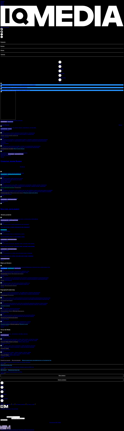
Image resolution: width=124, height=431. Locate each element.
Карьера (3, 1)
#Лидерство (10, 121)
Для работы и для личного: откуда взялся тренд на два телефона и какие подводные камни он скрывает (26, 191)
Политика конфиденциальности (26, 429)
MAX (2, 404)
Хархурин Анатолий (6, 155)
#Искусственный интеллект (14, 174)
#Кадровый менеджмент (17, 273)
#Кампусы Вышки (13, 341)
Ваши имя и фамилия (6, 418)
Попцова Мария (4, 143)
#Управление (18, 187)
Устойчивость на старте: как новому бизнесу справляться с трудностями (19, 127)
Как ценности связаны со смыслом (9, 198)
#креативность (4, 154)
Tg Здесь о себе (30, 404)
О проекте (3, 408)
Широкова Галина (5, 130)
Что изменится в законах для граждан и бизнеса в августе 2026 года (17, 367)
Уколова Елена (4, 200)
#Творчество (11, 154)
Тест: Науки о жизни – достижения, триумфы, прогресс (14, 333)
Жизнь (2, 3)
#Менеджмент (4, 129)
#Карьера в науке (23, 324)
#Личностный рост (5, 192)
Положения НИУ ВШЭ (55, 422)
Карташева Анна (5, 312)
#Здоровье (3, 142)
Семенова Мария (5, 318)
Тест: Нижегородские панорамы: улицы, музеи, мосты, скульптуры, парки (19, 340)
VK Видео (22, 166)
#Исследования (16, 360)
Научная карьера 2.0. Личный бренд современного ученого (15, 323)
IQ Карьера (8, 404)
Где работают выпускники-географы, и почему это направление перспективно (20, 147)
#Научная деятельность (18, 311)
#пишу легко (4, 229)
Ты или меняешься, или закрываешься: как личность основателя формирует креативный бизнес (24, 279)
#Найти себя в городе (6, 181)
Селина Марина (5, 125)
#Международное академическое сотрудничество (36, 360)
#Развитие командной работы (30, 192)
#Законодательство (6, 365)
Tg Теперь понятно (20, 404)
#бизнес (10, 129)
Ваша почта (3, 416)
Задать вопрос (62, 380)
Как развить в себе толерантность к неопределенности (14, 152)
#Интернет (4, 370)
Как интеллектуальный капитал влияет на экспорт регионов (15, 362)
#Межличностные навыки (16, 192)
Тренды (2, 5)
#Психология (4, 121)
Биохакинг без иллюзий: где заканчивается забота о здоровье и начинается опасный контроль (23, 140)
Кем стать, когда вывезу (10, 209)
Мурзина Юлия (4, 275)
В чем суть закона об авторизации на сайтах (11, 371)
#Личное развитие (18, 154)
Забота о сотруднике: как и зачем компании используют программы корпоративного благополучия (25, 299)
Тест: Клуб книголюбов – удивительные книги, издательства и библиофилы (19, 219)
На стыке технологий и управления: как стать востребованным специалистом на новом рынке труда (25, 267)
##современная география (7, 148)
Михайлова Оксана (5, 182)
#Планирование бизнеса (11, 285)
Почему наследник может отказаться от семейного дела (14, 272)
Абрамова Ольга (5, 175)
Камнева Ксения (5, 136)
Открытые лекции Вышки (11, 161)
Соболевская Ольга (5, 221)
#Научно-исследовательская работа (9, 317)
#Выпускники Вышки (19, 148)
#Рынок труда (4, 268)
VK (13, 404)
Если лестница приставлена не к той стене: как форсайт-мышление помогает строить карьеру (24, 304)
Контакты (8, 408)
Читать (120, 125)
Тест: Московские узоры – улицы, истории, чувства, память (15, 353)
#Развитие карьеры (5, 305)
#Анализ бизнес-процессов (11, 135)
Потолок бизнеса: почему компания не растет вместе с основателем (17, 134)
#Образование (4, 295)
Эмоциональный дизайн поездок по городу (11, 179)
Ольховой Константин (6, 194)
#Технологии (4, 174)
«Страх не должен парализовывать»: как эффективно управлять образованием (20, 293)
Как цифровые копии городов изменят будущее (12, 173)
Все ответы (62, 375)
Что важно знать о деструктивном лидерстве (11, 120)
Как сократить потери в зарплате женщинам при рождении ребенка (17, 316)
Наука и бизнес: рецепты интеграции (10, 309)
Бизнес (2, 2)
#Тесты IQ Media (5, 220)
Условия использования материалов (9, 429)
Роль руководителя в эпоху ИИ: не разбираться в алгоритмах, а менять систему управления (23, 186)
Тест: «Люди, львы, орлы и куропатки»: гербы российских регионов (17, 347)
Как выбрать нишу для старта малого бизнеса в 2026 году (15, 284)
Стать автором (14, 408)
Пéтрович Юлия (5, 325)
